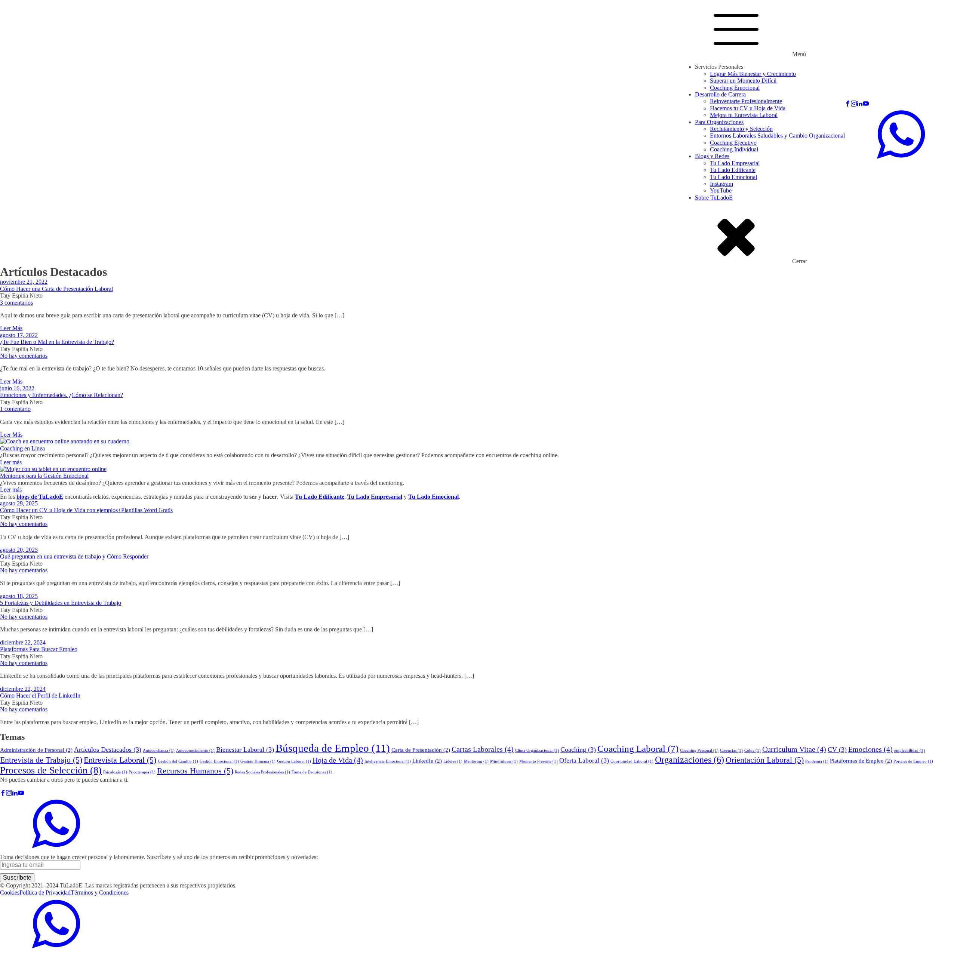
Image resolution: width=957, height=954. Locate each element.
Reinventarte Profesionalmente (746, 101)
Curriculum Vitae (794, 749)
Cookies (9, 892)
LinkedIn (427, 761)
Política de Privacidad (45, 892)
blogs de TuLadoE (39, 496)
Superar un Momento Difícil (743, 80)
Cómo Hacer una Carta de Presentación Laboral (56, 289)
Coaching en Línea (22, 448)
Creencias (731, 750)
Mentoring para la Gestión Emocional (44, 476)
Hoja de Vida (338, 760)
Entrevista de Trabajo (41, 759)
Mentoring (476, 761)
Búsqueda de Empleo (333, 748)
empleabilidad (909, 750)
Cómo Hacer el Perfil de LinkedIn (40, 695)
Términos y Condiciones (100, 892)
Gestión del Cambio (178, 761)
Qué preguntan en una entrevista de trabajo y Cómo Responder (74, 556)
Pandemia (816, 761)
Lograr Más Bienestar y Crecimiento (753, 74)
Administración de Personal (36, 750)
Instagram (721, 184)
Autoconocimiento (195, 750)
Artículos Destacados (107, 749)
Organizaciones (689, 759)
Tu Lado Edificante (733, 170)
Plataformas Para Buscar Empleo (38, 649)
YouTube (721, 190)
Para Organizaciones (719, 122)
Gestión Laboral (294, 761)
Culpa (752, 750)
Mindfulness (504, 761)
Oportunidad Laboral (631, 761)
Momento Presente (538, 761)
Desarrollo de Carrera (720, 94)
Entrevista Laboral (120, 759)
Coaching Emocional (735, 87)
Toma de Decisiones (312, 772)
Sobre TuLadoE (714, 197)
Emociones (870, 749)
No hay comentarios (23, 356)
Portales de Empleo (913, 761)
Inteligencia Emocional (387, 761)
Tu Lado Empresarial (735, 163)
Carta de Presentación (420, 750)
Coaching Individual (734, 149)
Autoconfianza (159, 750)
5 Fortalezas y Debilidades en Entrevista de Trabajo (60, 603)
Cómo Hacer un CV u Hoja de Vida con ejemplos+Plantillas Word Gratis (86, 510)
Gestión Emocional (219, 761)
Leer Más (11, 328)
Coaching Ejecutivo (733, 142)
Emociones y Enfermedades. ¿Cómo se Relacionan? (61, 395)
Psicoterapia (142, 772)
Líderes (452, 761)
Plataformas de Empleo (861, 761)
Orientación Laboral (765, 759)
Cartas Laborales (483, 749)
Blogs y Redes (712, 156)
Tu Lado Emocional (733, 177)
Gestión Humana (258, 761)
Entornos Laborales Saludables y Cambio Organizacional (777, 135)
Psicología (115, 772)
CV (837, 749)
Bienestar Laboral (245, 749)
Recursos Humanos (195, 770)
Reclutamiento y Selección (741, 129)
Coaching (578, 749)
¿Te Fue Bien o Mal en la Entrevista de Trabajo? (57, 342)
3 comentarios (16, 302)
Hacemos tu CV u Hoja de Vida (747, 108)
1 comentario (15, 409)
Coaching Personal (699, 750)
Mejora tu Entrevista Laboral (744, 115)
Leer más (11, 462)
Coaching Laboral (637, 749)
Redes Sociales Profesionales (262, 772)
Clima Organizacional (537, 750)
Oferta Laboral (584, 760)
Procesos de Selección (51, 770)
